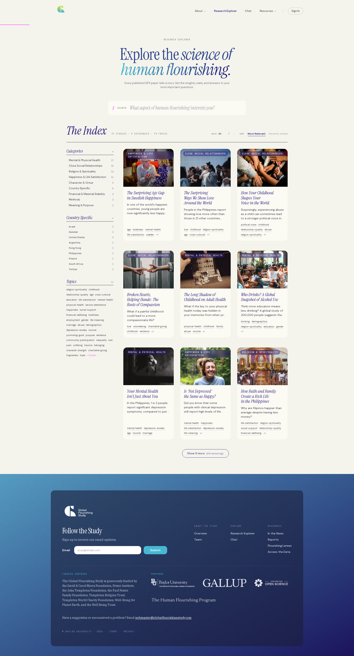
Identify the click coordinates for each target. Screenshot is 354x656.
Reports (273, 539)
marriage (71, 324)
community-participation (80, 340)
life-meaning (97, 320)
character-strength (76, 350)
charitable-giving (97, 350)
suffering (78, 345)
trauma (88, 345)
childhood (94, 289)
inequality (101, 340)
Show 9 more (205, 453)
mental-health (105, 299)
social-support (88, 309)
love (110, 340)
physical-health (75, 304)
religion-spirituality (76, 289)
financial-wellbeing (76, 314)
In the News (275, 533)
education (71, 299)
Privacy (129, 631)
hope (82, 355)
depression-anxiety (76, 330)
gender (85, 320)
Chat (248, 11)
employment (73, 320)
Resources (266, 11)
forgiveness (72, 355)
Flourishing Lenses (280, 545)
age (91, 294)
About (199, 11)
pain (68, 345)
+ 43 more (91, 355)
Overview (200, 533)
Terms (113, 631)
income (92, 330)
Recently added (278, 133)
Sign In (296, 11)
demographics (94, 324)
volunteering (139, 326)
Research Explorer (225, 11)
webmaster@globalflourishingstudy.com (163, 618)
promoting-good (75, 335)
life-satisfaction (87, 299)
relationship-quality (77, 294)
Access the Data (279, 552)
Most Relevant (257, 133)
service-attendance (95, 304)
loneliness (93, 314)
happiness (72, 309)
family (219, 326)
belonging (99, 345)
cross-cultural (102, 294)
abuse (81, 324)
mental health (134, 428)
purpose (90, 335)
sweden (150, 234)
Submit (155, 550)
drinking (245, 321)
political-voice (248, 224)
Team (198, 539)
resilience (101, 335)
